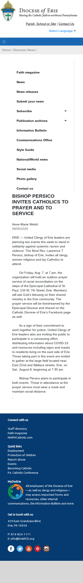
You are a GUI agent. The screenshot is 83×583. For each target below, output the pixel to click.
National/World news (32, 159)
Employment (16, 450)
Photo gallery (27, 179)
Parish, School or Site (41, 24)
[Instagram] (46, 548)
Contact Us (66, 24)
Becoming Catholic (20, 468)
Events (12, 464)
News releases (27, 91)
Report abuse (16, 459)
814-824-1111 (21, 534)
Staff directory (17, 428)
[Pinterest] (38, 548)
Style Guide (25, 150)
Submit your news (30, 101)
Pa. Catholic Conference (23, 472)
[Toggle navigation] (4, 41)
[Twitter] (21, 548)
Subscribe (24, 111)
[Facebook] (12, 548)
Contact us (25, 188)
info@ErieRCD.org (22, 538)
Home (6, 50)
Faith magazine (28, 72)
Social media (26, 169)
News (21, 82)
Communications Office (34, 140)
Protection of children (22, 455)
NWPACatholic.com (20, 437)
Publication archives (32, 120)
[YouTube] (29, 548)
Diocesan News (24, 50)
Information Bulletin (32, 130)
